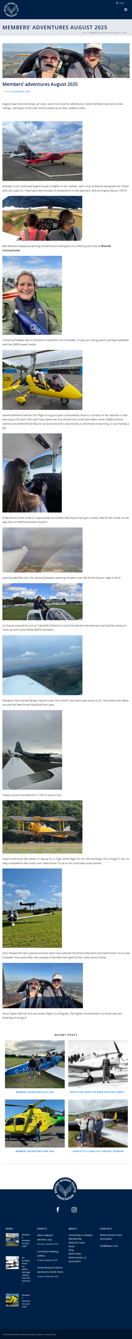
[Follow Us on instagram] (74, 1210)
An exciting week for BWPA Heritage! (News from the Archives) (99, 1092)
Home (84, 33)
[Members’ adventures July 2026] (35, 1064)
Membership (75, 1238)
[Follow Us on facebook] (57, 1210)
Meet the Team (77, 1242)
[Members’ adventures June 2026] (35, 1123)
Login (121, 3)
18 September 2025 (20, 91)
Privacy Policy (50, 1334)
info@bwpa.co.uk (109, 1245)
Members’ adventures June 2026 (35, 1151)
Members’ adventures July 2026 (35, 1092)
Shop (71, 1250)
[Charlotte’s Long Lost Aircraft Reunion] (98, 1123)
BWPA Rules (75, 1253)
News (72, 1246)
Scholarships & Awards (80, 1235)
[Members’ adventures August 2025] (66, 60)
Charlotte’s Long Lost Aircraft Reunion (98, 1151)
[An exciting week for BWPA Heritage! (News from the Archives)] (98, 1064)
